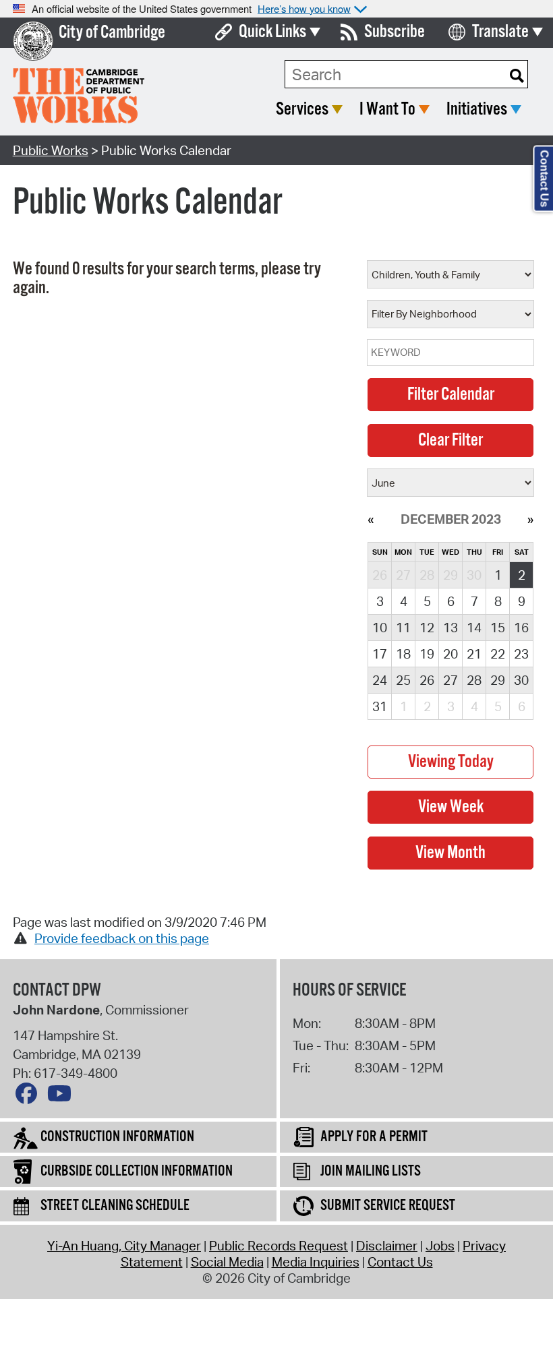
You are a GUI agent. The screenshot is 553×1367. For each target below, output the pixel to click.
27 (450, 680)
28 (474, 680)
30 (521, 680)
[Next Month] (530, 519)
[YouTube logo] (63, 1097)
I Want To (387, 109)
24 (379, 680)
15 (497, 627)
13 (450, 627)
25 (403, 680)
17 (379, 654)
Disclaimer (386, 1246)
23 (521, 654)
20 (450, 654)
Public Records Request (278, 1246)
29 (497, 680)
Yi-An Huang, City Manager (124, 1246)
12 (426, 627)
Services (302, 109)
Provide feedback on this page (121, 938)
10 (379, 627)
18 (403, 654)
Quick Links (272, 32)
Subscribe (394, 32)
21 (474, 654)
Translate (500, 32)
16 (521, 627)
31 (379, 706)
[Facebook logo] (30, 1097)
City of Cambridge (112, 33)
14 (474, 627)
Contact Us (400, 1262)
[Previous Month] (371, 519)
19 (426, 654)
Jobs (440, 1246)
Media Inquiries (315, 1262)
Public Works (50, 150)
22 (497, 654)
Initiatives (476, 109)
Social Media (227, 1262)
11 (403, 627)
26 (426, 680)
